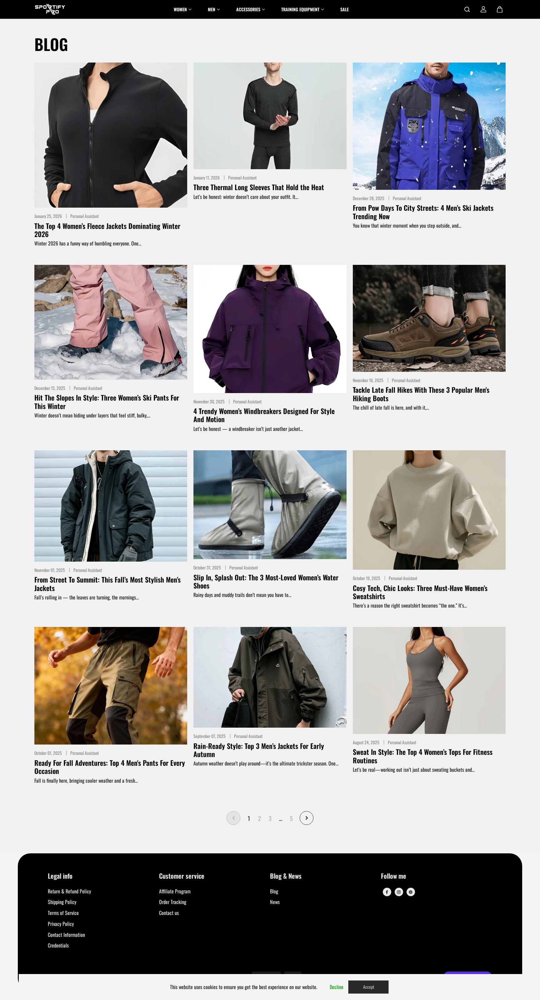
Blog (274, 891)
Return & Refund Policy (69, 891)
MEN (211, 9)
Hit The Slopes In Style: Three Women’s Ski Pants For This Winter (106, 401)
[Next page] (306, 818)
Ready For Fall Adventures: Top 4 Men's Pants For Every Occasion (109, 767)
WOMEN (180, 9)
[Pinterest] (411, 892)
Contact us (169, 913)
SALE (344, 9)
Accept (368, 986)
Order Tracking (172, 902)
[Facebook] (387, 892)
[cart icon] (500, 9)
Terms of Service (63, 913)
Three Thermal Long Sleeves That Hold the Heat (258, 187)
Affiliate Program (175, 891)
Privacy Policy (61, 923)
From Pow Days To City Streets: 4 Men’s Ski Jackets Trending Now (423, 212)
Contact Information (66, 934)
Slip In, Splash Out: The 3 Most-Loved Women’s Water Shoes (265, 581)
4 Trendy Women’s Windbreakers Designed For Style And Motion (264, 415)
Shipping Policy (62, 902)
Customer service (181, 876)
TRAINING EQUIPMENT (300, 9)
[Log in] (483, 9)
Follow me (393, 876)
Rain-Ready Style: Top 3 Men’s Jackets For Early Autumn (258, 750)
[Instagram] (399, 892)
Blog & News (286, 876)
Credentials (58, 945)
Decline (336, 987)
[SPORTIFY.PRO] (50, 9)
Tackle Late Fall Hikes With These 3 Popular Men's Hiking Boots (421, 394)
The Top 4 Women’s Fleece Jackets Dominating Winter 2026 (107, 230)
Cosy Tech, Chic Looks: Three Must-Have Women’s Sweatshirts (420, 592)
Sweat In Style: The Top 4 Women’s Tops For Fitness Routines (422, 756)
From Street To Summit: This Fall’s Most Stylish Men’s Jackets (107, 583)
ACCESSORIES (248, 9)
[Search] (467, 9)
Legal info (60, 876)
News (275, 902)
